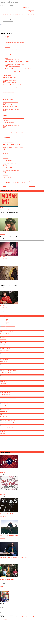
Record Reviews (11, 14)
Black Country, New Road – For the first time (9, 535)
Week (7, 320)
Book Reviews (21, 14)
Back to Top (2, 586)
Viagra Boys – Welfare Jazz (5, 491)
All (6, 323)
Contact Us (5, 619)
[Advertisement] (19, 27)
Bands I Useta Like (31, 14)
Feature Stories (7, 14)
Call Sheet (29, 11)
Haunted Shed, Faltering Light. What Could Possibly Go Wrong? (13, 557)
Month (7, 322)
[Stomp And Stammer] (4, 24)
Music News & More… (26, 7)
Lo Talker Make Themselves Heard (7, 579)
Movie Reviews (16, 14)
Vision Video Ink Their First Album (7, 513)
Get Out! (29, 12)
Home (3, 14)
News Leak (29, 8)
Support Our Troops (31, 10)
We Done (2, 470)
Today (7, 319)
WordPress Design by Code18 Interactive (29, 616)
